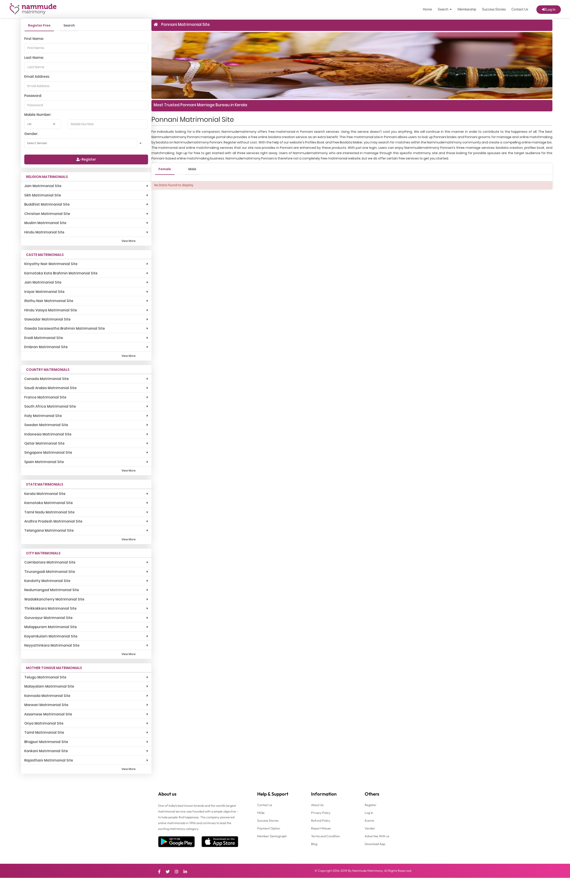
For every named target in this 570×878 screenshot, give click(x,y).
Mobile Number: (37, 114)
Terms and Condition (325, 836)
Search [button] (443, 9)
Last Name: (34, 57)
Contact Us (519, 9)
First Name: (34, 38)
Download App (375, 844)
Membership (467, 9)
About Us (317, 805)
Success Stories (494, 9)
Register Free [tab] (39, 25)
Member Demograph (272, 836)
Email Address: (37, 76)
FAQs (261, 813)
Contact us (264, 805)
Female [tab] (165, 169)
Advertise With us (377, 836)
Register (88, 159)
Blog (314, 844)
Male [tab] (192, 169)
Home (427, 9)
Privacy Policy (320, 813)
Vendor (370, 828)
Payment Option (268, 828)
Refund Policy (320, 821)
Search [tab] (69, 25)
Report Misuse (321, 828)
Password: (33, 95)
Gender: (31, 133)
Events (369, 821)
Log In (550, 9)
